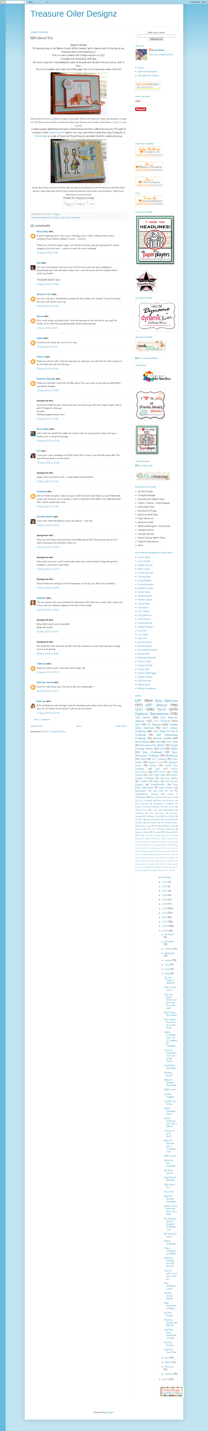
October (169, 948)
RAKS (174, 748)
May (167, 973)
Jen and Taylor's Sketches (169, 980)
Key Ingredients (162, 854)
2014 (164, 904)
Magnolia (147, 839)
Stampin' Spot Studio (156, 864)
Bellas (156, 781)
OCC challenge (159, 759)
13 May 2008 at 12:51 (47, 252)
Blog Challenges (152, 752)
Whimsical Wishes (142, 870)
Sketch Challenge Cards (169, 1111)
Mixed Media (141, 829)
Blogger (110, 1412)
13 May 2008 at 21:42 (47, 481)
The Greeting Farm (169, 822)
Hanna (149, 819)
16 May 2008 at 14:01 (47, 691)
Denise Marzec (145, 596)
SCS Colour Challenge (70, 217)
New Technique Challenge (156, 754)
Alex (39, 262)
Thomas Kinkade (144, 867)
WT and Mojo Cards (170, 1235)
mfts (170, 870)
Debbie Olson (144, 592)
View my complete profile (161, 54)
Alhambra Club (44, 294)
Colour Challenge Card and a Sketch (170, 1122)
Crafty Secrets (155, 848)
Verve (161, 709)
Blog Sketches (44, 217)
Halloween (167, 851)
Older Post (121, 726)
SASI (143, 759)
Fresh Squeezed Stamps (144, 851)
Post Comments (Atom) (55, 731)
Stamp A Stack (150, 842)
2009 (165, 926)
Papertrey (139, 813)
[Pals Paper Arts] (144, 465)
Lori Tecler (143, 634)
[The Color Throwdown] (156, 384)
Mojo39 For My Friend (170, 1067)
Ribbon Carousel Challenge (147, 807)
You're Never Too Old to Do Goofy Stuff (170, 1023)
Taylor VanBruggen (147, 673)
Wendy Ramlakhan (147, 688)
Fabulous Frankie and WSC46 (170, 1323)
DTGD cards (160, 772)
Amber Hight (144, 557)
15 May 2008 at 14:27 (47, 631)
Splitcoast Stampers (147, 71)
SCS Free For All (163, 791)
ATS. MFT (167, 845)
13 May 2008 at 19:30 (48, 390)
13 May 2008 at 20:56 (48, 462)
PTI (162, 748)
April (167, 1357)
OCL (154, 829)
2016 (165, 895)
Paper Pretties (166, 787)
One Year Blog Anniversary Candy (170, 1333)
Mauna (40, 316)
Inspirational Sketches (170, 1178)
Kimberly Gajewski (46, 378)
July (167, 964)
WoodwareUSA (171, 832)
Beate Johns (144, 569)
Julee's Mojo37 (57, 132)
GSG (158, 851)
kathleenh (41, 598)
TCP (148, 822)
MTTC (173, 854)
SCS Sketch (142, 717)
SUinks (153, 765)
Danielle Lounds (145, 588)
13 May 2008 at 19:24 (47, 368)
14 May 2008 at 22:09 (48, 569)
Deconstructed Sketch (152, 745)
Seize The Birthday (165, 800)
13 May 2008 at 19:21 (47, 346)
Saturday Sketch (169, 778)
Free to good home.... (170, 988)
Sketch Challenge (169, 1242)
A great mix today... (170, 1102)
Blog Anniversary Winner (170, 1306)
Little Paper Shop (156, 775)
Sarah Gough (144, 661)
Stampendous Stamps (146, 794)
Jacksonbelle (148, 854)
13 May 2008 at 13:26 (47, 284)
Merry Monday (141, 858)
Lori (39, 450)
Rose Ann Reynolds (147, 657)
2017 (165, 890)
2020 (165, 882)
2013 (165, 908)
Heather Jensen (145, 599)
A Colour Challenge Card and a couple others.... (170, 1055)
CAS (158, 741)
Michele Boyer (145, 646)
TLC (155, 822)
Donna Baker (43, 429)
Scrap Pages (140, 864)
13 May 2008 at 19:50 (48, 418)
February (169, 1366)
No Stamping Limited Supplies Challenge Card (170, 1224)
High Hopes (160, 835)
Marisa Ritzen (144, 642)
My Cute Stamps (158, 858)
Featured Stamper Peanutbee (170, 1082)
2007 (165, 1379)
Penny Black (168, 816)
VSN (136, 845)
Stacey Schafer (145, 665)
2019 (165, 886)
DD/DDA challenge (145, 835)
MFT (138, 700)
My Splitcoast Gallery (148, 75)
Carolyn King (144, 576)
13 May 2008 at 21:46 (47, 506)
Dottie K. (41, 356)
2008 (165, 930)
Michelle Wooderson (147, 650)
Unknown (41, 663)
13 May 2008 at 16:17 (47, 328)
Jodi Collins (143, 611)
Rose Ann (41, 701)
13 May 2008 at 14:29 (47, 306)
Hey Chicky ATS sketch (170, 1014)
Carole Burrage (145, 572)
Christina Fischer (45, 516)
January (169, 1373)
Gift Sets (171, 797)
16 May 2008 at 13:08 (48, 672)
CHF (144, 848)
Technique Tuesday (167, 842)
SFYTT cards (170, 1089)
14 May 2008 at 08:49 (48, 547)
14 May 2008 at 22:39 (48, 587)
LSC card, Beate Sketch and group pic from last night (170, 1001)
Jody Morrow (145, 615)
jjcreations (42, 491)
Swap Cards (173, 864)
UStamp (157, 867)
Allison (40, 338)
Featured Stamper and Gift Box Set (169, 1262)
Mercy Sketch (161, 839)
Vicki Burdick (144, 680)
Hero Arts (171, 826)
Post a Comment (42, 719)
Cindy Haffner (145, 580)
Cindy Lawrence (146, 584)
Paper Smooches (141, 861)
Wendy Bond (144, 684)
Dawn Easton (158, 50)
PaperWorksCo (158, 784)
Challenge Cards (153, 816)
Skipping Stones (142, 832)
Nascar (172, 858)
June (167, 969)
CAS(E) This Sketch (144, 810)
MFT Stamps (156, 705)
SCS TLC (139, 819)
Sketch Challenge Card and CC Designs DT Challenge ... (170, 1039)
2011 (164, 917)
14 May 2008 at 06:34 (48, 525)
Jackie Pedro (144, 603)
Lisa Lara (142, 630)
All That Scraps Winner (168, 1296)
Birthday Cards (144, 826)
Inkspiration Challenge (164, 803)
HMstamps (172, 755)
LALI (158, 768)
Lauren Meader (145, 623)
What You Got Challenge (150, 845)
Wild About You (169, 1186)
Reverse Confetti (162, 738)
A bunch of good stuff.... (169, 1134)
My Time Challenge (143, 800)
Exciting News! (168, 1074)
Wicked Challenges (159, 870)
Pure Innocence (169, 861)
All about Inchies (168, 1171)
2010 (165, 921)
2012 (165, 913)
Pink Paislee (155, 861)
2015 (165, 899)
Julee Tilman (144, 619)
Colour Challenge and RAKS (170, 1251)
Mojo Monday (141, 803)
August (168, 960)
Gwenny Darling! (168, 1343)
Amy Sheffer (144, 561)
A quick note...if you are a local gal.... (170, 1274)
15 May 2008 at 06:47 (48, 609)
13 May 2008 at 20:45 (48, 440)
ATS (137, 724)
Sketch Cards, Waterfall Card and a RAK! (170, 1210)
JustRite (144, 781)
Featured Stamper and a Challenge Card (169, 1146)
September (170, 953)
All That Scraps (168, 1314)
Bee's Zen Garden (45, 682)
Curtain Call (170, 848)
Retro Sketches (167, 829)
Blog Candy (169, 807)
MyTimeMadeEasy (166, 810)
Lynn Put (142, 638)
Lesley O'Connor (146, 626)
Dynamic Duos (155, 762)
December (169, 934)
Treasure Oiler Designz (73, 13)
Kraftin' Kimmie (162, 819)
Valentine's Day (169, 867)
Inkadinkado (140, 791)
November (169, 941)
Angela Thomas (145, 565)
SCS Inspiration (157, 813)
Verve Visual (142, 741)
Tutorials (156, 832)
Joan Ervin (143, 607)
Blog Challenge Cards (169, 1286)
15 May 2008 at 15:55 (47, 653)
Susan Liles (143, 669)
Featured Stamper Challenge (169, 1199)
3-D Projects (162, 721)
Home (79, 726)
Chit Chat (172, 741)
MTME (150, 787)
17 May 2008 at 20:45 (48, 713)
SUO (139, 709)
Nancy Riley (42, 231)
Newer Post (36, 726)
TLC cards (169, 1191)
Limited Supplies (169, 1095)
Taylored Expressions (152, 714)
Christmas (159, 826)
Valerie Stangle (145, 677)
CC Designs (55, 217)
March (168, 1362)
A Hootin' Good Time (170, 1351)
